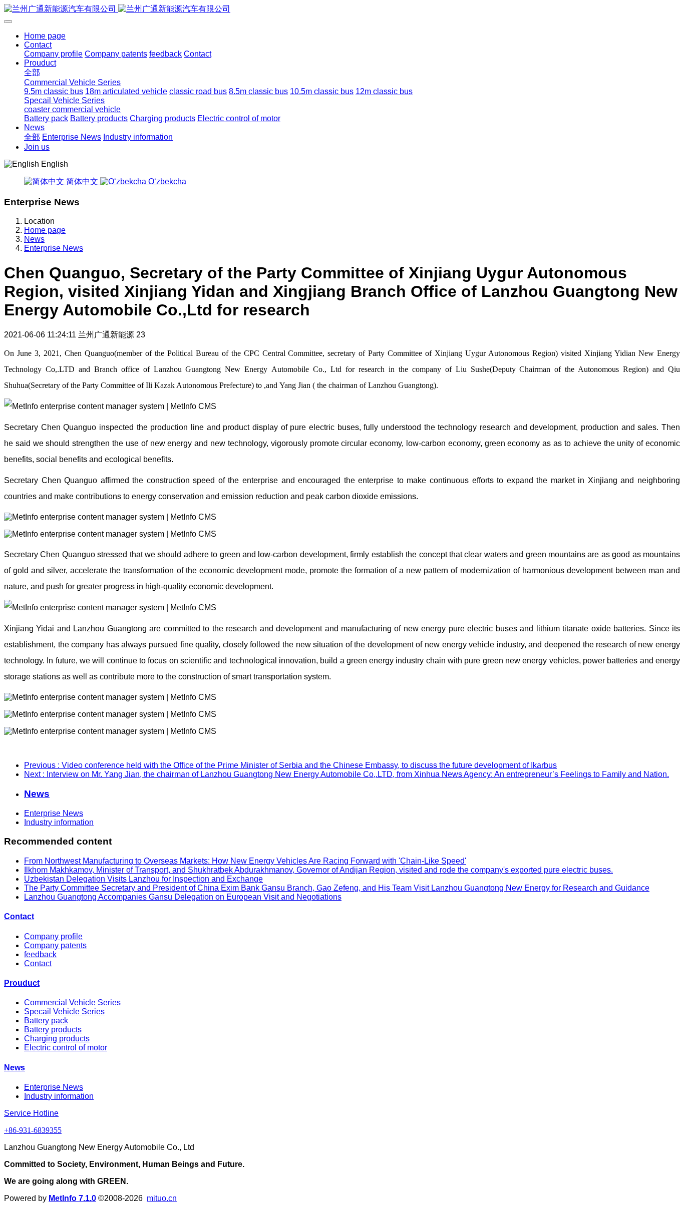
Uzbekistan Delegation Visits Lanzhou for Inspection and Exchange (143, 879)
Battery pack (46, 1020)
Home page (45, 36)
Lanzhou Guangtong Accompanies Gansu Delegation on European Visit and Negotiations (182, 897)
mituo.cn (162, 1198)
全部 (32, 72)
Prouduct (22, 983)
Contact (19, 916)
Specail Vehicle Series (64, 1011)
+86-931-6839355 (33, 1130)
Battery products (53, 1029)
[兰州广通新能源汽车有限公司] (342, 9)
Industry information (59, 822)
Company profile (53, 936)
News (34, 239)
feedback (40, 954)
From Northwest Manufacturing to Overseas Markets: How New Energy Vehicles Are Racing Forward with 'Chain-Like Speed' (245, 861)
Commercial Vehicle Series (72, 1002)
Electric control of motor (65, 1047)
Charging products (57, 1038)
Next (346, 774)
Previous (290, 765)
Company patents (55, 945)
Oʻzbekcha (166, 181)
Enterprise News (53, 248)
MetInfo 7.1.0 (72, 1198)
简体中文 (82, 181)
